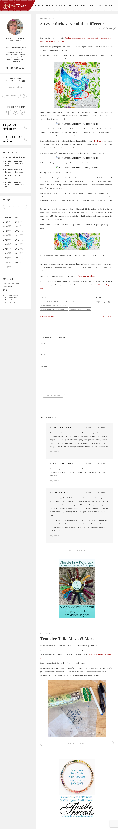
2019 (17, 235)
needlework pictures (80, 309)
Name (43, 343)
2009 (17, 258)
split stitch (97, 141)
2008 (5, 262)
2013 (17, 249)
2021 (17, 231)
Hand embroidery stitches (53, 309)
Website (78, 355)
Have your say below (86, 276)
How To (39, 6)
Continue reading (91, 744)
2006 (5, 267)
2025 (16, 222)
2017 (17, 240)
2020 (5, 235)
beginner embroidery (51, 301)
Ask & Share (7, 286)
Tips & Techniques (56, 6)
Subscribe (11, 95)
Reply (56, 452)
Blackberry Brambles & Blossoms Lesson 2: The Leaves (14, 163)
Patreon (102, 6)
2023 (17, 226)
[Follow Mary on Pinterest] (22, 112)
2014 (5, 249)
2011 (17, 253)
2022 (5, 231)
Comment (44, 366)
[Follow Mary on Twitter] (15, 112)
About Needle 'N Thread (11, 283)
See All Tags (15, 206)
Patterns (74, 6)
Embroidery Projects (75, 301)
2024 (5, 226)
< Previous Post (47, 316)
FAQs (5, 290)
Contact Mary (17, 68)
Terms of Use (9, 300)
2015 (17, 244)
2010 (5, 258)
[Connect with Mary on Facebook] (8, 112)
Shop (93, 6)
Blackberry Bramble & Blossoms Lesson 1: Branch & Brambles (15, 184)
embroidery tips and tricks (54, 305)
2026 (5, 222)
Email (43, 355)
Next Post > (108, 316)
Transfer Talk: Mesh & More (15, 157)
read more (16, 61)
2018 (5, 240)
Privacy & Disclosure (11, 303)
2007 (17, 262)
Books (84, 6)
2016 (5, 244)
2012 (5, 253)
